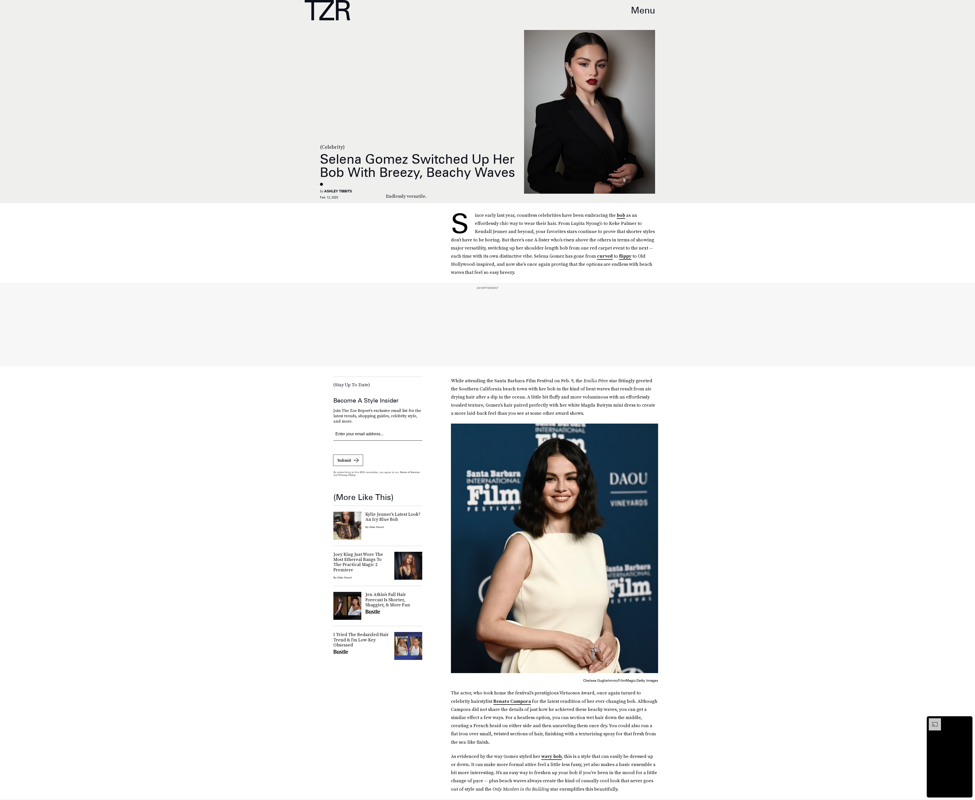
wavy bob (551, 756)
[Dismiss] (967, 721)
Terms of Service (409, 472)
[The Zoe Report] (327, 10)
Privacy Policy (347, 474)
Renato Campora (512, 701)
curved (605, 256)
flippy (625, 256)
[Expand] (932, 721)
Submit (344, 460)
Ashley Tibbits (338, 191)
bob (621, 215)
